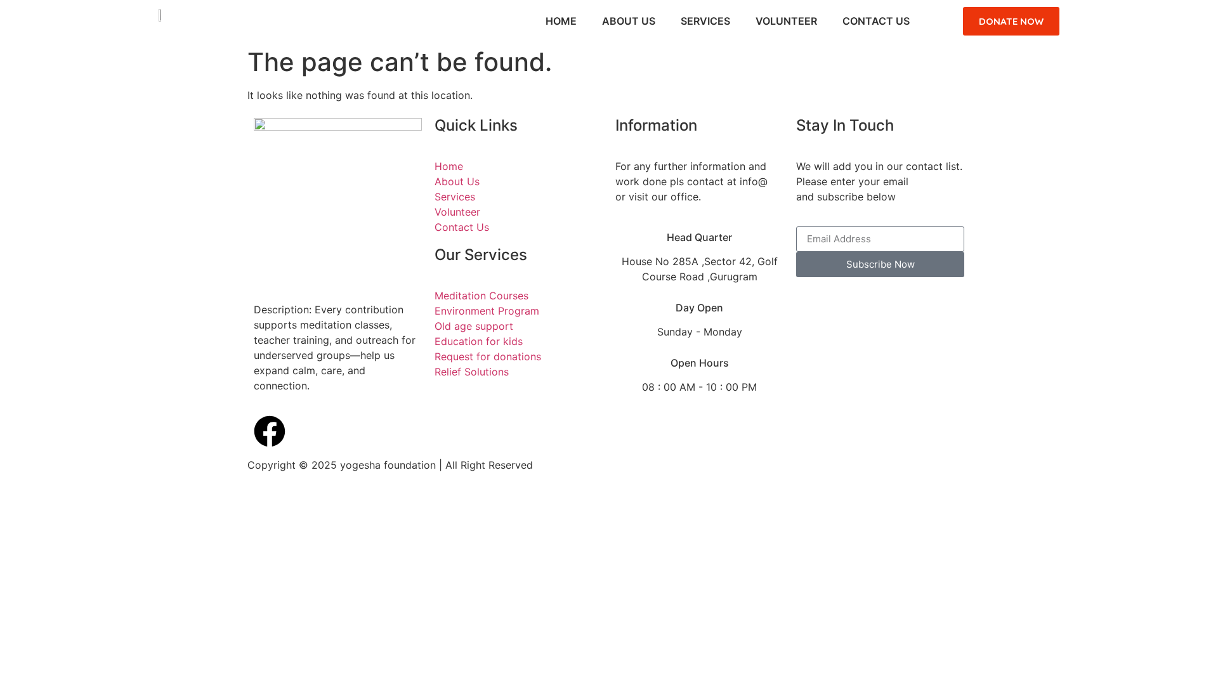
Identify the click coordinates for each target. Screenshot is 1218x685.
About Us (628, 21)
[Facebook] (269, 431)
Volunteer (786, 21)
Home (561, 21)
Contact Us (876, 21)
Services (705, 21)
